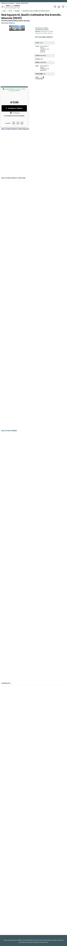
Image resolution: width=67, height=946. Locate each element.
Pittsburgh (33, 621)
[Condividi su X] (17, 123)
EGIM (41, 59)
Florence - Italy (33, 792)
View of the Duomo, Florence (33, 499)
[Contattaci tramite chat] (55, 6)
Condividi (7, 123)
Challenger (33, 246)
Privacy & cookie (44, 942)
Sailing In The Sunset (33, 205)
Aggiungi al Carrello (15, 108)
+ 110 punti (16, 113)
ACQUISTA (34, 169)
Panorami (43, 62)
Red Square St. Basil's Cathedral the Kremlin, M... (44, 68)
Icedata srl (37, 942)
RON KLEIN (43, 55)
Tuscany (33, 874)
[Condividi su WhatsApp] (22, 123)
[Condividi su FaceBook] (13, 123)
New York (33, 580)
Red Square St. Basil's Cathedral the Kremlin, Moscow (33, 156)
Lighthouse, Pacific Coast (33, 409)
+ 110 (41, 77)
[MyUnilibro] (59, 6)
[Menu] (2, 7)
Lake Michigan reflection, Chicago (33, 458)
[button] (64, 6)
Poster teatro (33, 711)
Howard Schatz (33, 287)
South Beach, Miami (33, 539)
